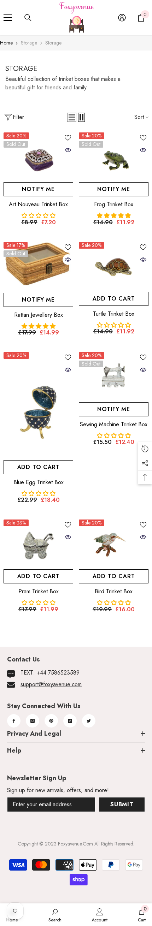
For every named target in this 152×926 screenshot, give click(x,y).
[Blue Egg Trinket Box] (38, 404)
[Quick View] (68, 150)
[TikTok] (70, 721)
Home (6, 42)
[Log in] (122, 17)
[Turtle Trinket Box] (113, 265)
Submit (122, 804)
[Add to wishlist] (68, 137)
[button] (71, 117)
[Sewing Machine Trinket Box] (113, 375)
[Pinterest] (51, 721)
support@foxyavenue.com (51, 684)
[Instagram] (32, 721)
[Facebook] (14, 721)
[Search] (28, 17)
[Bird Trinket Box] (113, 543)
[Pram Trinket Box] (38, 543)
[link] (55, 915)
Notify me (38, 189)
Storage (29, 42)
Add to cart (114, 299)
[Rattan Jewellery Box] (38, 265)
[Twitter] (88, 721)
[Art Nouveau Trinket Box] (38, 155)
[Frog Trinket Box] (113, 155)
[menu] (8, 17)
